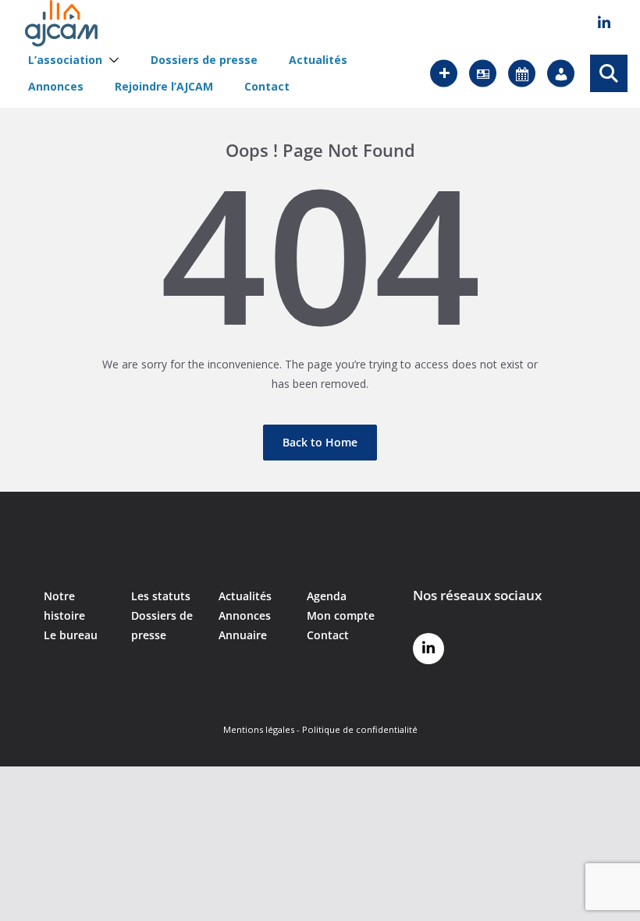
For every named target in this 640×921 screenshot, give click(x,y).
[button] (110, 60)
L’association (65, 60)
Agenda (327, 596)
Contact (267, 86)
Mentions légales (258, 729)
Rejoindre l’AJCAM (164, 86)
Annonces (56, 86)
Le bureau (71, 635)
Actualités (318, 60)
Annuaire (243, 635)
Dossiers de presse (204, 60)
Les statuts (160, 596)
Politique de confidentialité (360, 729)
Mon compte (341, 615)
